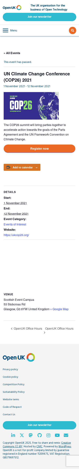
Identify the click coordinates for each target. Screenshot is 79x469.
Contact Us (9, 415)
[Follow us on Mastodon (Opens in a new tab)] (30, 436)
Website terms (11, 399)
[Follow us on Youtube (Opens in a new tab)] (57, 436)
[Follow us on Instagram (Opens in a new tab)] (48, 436)
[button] (10, 30)
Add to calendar (23, 167)
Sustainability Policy (14, 392)
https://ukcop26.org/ (16, 235)
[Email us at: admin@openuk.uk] (66, 436)
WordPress (64, 447)
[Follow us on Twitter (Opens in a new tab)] (22, 436)
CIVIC (39, 447)
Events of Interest (15, 224)
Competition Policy (13, 384)
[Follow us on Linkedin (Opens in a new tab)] (13, 436)
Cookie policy (10, 377)
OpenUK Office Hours (27, 328)
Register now (39, 148)
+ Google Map (59, 309)
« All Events (12, 53)
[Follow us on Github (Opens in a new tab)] (39, 436)
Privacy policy (10, 369)
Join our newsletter (39, 16)
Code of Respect (12, 407)
